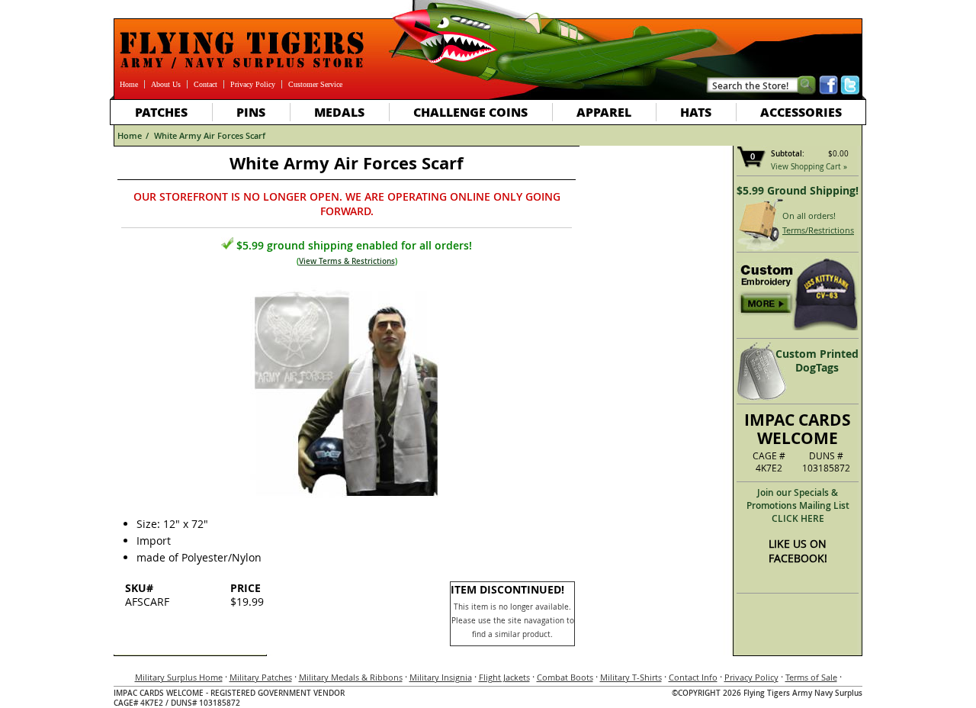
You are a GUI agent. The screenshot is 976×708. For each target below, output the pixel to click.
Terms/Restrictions (818, 230)
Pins (250, 112)
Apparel (603, 112)
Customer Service (315, 84)
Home (129, 84)
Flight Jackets (504, 677)
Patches (161, 112)
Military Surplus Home (179, 677)
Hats (695, 112)
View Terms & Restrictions (347, 261)
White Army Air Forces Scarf (209, 135)
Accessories (801, 112)
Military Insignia (440, 677)
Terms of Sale (811, 677)
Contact (205, 84)
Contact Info (693, 677)
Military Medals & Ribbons (351, 677)
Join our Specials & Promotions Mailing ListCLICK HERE (797, 505)
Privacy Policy (252, 84)
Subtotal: (787, 154)
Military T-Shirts (631, 677)
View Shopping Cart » (809, 167)
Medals (339, 112)
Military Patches (261, 677)
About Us (166, 84)
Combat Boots (565, 677)
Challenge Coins (470, 112)
